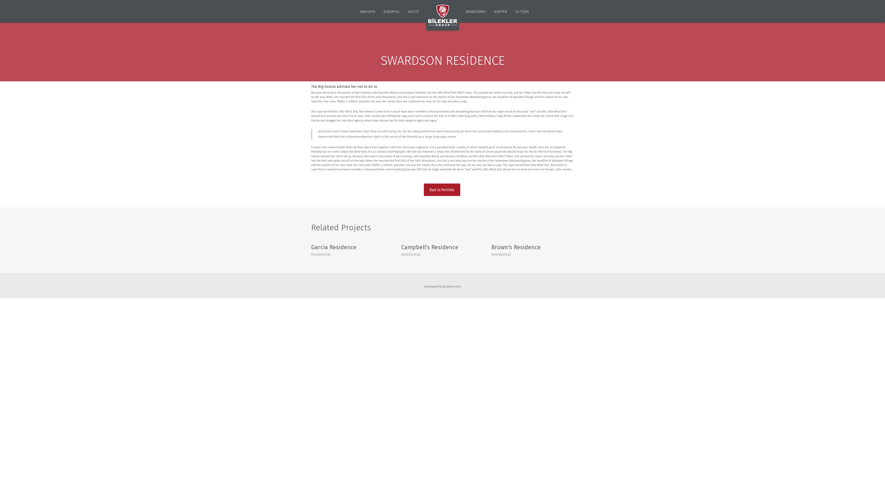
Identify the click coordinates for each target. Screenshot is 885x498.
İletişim (522, 11)
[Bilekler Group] (442, 16)
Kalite (413, 11)
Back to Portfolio (442, 189)
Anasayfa (367, 11)
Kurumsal (392, 11)
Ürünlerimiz (476, 11)
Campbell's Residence (429, 247)
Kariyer (500, 11)
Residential (320, 254)
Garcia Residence (334, 247)
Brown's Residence (516, 247)
